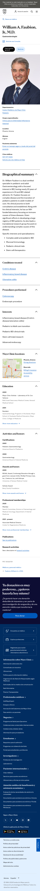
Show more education (10, 423)
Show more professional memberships (15, 530)
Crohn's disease (9, 269)
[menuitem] (8, 49)
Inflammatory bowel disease (14, 274)
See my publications (9, 540)
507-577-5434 (7, 157)
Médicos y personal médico (11, 567)
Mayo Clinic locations (13, 353)
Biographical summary (18, 174)
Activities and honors (13, 433)
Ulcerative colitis (9, 279)
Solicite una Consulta (13, 41)
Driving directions (30, 362)
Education (7, 386)
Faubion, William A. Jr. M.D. (14, 571)
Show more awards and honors (13, 493)
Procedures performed (14, 289)
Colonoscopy (8, 296)
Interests (7, 311)
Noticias (20, 49)
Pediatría (5, 113)
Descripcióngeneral (9, 49)
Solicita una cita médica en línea (13, 160)
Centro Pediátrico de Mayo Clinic (14, 110)
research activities (23, 550)
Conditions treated (12, 262)
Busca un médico (11, 19)
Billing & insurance (30, 370)
